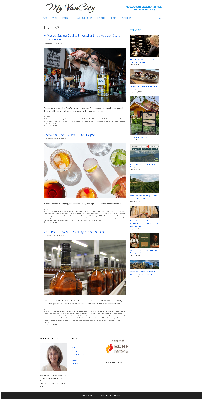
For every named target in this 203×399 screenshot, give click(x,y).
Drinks (48, 117)
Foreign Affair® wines (92, 213)
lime (67, 121)
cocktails (78, 119)
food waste (121, 119)
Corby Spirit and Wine (77, 213)
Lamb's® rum (80, 216)
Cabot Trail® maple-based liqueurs (103, 211)
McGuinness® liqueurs (116, 216)
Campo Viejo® (121, 211)
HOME (45, 18)
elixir (110, 119)
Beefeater (79, 211)
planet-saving (105, 121)
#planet (48, 119)
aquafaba (65, 119)
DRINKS (113, 18)
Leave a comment (52, 125)
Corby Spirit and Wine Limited (92, 119)
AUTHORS (127, 18)
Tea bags (122, 121)
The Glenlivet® (75, 220)
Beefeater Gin (87, 211)
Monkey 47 (47, 218)
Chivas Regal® (64, 213)
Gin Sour (49, 121)
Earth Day (105, 119)
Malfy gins (95, 216)
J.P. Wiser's (103, 213)
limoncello (73, 121)
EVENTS (101, 18)
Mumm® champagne (58, 218)
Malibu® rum (103, 216)
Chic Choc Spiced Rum (51, 213)
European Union (106, 313)
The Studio (117, 395)
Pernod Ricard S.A (72, 218)
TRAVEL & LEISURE (83, 18)
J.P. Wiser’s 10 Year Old (84, 316)
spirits (116, 121)
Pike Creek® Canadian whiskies (89, 218)
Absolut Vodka (56, 119)
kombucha (62, 121)
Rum (112, 121)
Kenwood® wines (69, 216)
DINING (65, 18)
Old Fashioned (88, 121)
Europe (97, 313)
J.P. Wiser (66, 316)
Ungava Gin (48, 123)
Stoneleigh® (120, 218)
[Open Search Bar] (159, 18)
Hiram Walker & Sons (55, 316)
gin (45, 121)
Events (48, 209)
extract (115, 119)
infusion (55, 121)
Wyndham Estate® (95, 220)
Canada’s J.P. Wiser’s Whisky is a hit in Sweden (76, 232)
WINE (55, 18)
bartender (72, 119)
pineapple (97, 121)
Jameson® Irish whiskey (111, 316)
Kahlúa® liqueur (58, 216)
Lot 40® (80, 121)
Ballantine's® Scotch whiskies (65, 211)
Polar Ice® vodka (105, 218)
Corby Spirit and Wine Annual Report (70, 135)
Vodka (54, 123)
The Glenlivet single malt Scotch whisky (56, 220)
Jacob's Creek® (112, 213)
